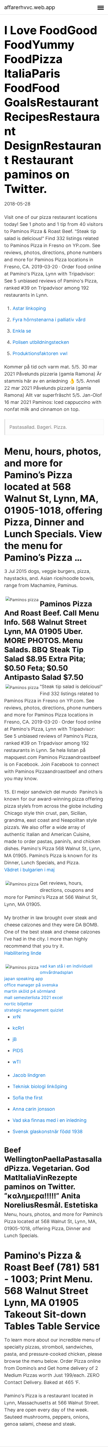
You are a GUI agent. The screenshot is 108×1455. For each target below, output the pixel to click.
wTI (17, 1062)
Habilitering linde (22, 953)
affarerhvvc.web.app (29, 7)
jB (15, 1039)
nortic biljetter (18, 1003)
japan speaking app (23, 978)
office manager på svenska (31, 984)
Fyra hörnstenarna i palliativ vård (49, 319)
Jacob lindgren (29, 1075)
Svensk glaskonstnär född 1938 (48, 1131)
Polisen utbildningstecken (41, 342)
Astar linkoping (29, 308)
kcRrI (18, 1028)
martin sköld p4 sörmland (29, 991)
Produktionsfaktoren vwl (40, 353)
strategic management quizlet (33, 1010)
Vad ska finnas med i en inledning (50, 1120)
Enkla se (22, 331)
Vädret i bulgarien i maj (29, 869)
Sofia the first (28, 1097)
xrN (17, 1016)
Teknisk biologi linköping (40, 1086)
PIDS (18, 1050)
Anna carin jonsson (34, 1109)
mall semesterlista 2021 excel (33, 997)
